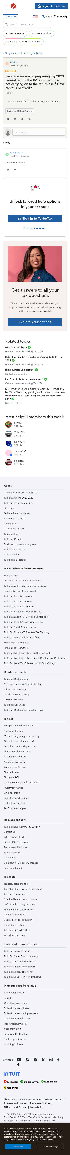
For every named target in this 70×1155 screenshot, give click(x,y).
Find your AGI (11, 777)
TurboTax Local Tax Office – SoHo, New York (27, 653)
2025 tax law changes (15, 808)
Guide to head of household (19, 741)
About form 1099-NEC (15, 756)
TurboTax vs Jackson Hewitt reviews (22, 977)
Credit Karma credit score (17, 1018)
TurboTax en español (15, 559)
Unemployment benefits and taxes (21, 782)
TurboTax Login (12, 852)
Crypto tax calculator (14, 914)
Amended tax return (14, 762)
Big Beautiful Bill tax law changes (21, 863)
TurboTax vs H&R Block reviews (20, 961)
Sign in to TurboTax (37, 218)
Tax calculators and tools (16, 883)
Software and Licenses (15, 1103)
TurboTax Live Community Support (22, 826)
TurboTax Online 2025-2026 (18, 497)
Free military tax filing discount (20, 591)
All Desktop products (15, 689)
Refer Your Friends (13, 868)
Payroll (7, 998)
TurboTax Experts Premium (18, 601)
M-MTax (18, 423)
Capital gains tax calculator (18, 920)
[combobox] (27, 24)
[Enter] (6, 24)
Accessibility (36, 1107)
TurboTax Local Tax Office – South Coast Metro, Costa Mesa (35, 658)
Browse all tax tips (13, 731)
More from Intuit (12, 1028)
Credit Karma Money (14, 528)
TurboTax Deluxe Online (19, 111)
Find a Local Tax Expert (16, 642)
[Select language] (35, 16)
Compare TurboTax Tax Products (21, 492)
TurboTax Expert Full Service (19, 606)
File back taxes (11, 772)
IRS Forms (9, 508)
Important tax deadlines (16, 798)
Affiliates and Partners (15, 1107)
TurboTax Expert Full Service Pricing (22, 611)
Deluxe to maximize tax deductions (22, 580)
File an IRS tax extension (16, 842)
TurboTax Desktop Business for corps (23, 710)
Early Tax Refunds (13, 554)
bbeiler (14, 62)
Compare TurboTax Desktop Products (23, 684)
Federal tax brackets (14, 803)
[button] (10, 16)
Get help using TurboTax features (23, 41)
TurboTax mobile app (15, 549)
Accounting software (14, 992)
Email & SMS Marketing (16, 1034)
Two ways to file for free (16, 847)
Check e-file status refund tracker (21, 899)
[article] (35, 161)
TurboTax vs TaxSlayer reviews (19, 966)
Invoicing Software (13, 1044)
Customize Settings (50, 1147)
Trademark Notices (40, 1103)
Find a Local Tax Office (16, 647)
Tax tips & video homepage (18, 725)
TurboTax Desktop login (16, 679)
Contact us (9, 831)
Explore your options (35, 322)
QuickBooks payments (15, 1003)
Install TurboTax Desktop (17, 694)
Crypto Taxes (10, 523)
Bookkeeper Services (15, 1039)
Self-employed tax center (17, 513)
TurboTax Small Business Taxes (20, 627)
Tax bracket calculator (15, 894)
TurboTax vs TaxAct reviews (18, 971)
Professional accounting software (21, 1013)
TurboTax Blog (11, 534)
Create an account (35, 228)
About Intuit (10, 1099)
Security (59, 1099)
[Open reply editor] (35, 132)
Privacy (48, 1099)
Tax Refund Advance (14, 518)
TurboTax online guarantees (18, 503)
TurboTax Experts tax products (19, 596)
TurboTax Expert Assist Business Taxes (23, 622)
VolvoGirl (19, 432)
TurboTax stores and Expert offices (22, 637)
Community (10, 857)
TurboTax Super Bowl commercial (21, 956)
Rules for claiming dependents (20, 746)
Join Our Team (27, 1099)
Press (39, 1099)
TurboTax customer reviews (18, 951)
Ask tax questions (15, 33)
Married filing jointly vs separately (21, 736)
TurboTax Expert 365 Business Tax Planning (26, 632)
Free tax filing (11, 575)
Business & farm (13, 403)
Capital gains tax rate (15, 767)
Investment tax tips (13, 787)
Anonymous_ (17, 152)
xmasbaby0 (20, 451)
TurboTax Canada (13, 539)
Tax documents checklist (16, 930)
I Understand (18, 1147)
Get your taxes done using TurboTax (24, 53)
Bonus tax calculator (14, 925)
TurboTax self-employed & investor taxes (25, 586)
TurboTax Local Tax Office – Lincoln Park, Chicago (30, 663)
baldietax (19, 460)
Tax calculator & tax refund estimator (23, 889)
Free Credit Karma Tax (15, 1023)
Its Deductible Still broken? (19, 369)
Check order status (13, 699)
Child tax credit (12, 792)
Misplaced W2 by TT (16, 347)
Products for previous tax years (20, 544)
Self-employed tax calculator (19, 909)
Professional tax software (16, 1008)
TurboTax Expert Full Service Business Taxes (26, 616)
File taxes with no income (17, 751)
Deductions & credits (16, 374)
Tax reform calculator (15, 935)
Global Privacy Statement (16, 1131)
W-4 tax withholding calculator (20, 904)
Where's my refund (14, 837)
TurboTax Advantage (14, 704)
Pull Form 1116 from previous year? (24, 379)
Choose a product (41, 33)
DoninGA (19, 441)
